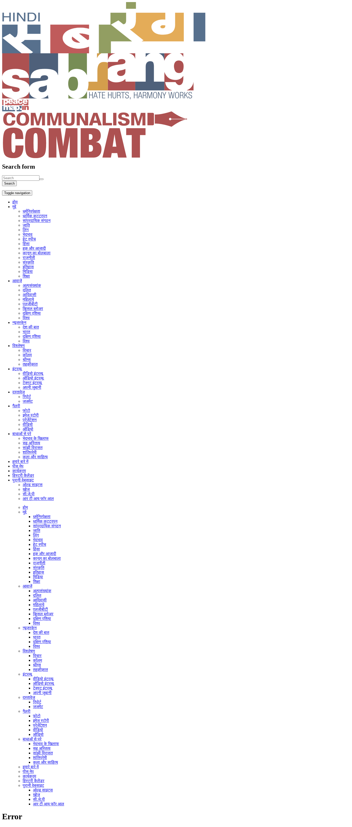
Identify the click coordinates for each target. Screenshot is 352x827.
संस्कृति (28, 262)
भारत (26, 332)
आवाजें (17, 281)
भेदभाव (27, 234)
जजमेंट (28, 401)
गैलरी (16, 406)
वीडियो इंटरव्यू (33, 373)
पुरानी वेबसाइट (23, 480)
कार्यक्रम (19, 471)
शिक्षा (26, 276)
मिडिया (28, 271)
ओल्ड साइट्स (33, 485)
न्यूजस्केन (19, 322)
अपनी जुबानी (32, 387)
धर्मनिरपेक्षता (31, 211)
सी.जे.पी (29, 494)
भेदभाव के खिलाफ (36, 438)
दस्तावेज (18, 392)
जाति (26, 225)
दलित (27, 290)
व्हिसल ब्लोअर (33, 308)
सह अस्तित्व (31, 443)
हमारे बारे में (20, 461)
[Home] (103, 52)
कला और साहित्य (35, 457)
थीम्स (27, 359)
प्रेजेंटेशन (30, 420)
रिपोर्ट (27, 396)
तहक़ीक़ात (30, 364)
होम (15, 202)
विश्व (26, 318)
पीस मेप (17, 466)
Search (9, 183)
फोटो (26, 410)
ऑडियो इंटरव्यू (33, 378)
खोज (26, 489)
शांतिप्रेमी (30, 452)
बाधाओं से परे (21, 434)
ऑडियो (28, 429)
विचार (27, 350)
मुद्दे (14, 206)
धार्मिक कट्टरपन (35, 216)
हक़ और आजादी (34, 248)
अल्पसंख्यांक (32, 285)
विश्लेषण (18, 345)
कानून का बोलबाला (37, 253)
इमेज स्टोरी (31, 415)
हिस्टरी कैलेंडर (23, 475)
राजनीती (29, 257)
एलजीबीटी (30, 304)
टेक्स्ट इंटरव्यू (32, 383)
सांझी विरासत (33, 447)
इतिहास (28, 267)
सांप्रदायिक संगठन (37, 220)
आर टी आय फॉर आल (38, 498)
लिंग (26, 230)
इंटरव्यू (17, 369)
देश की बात (31, 327)
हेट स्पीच (29, 239)
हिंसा (26, 244)
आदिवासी (29, 294)
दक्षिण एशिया (32, 313)
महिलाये (28, 299)
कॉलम (27, 355)
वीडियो (28, 424)
